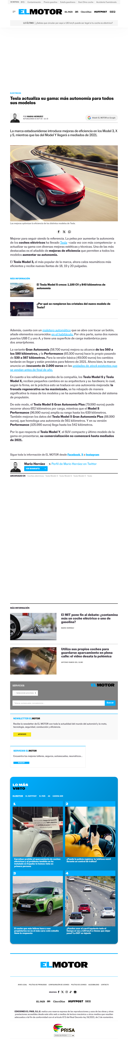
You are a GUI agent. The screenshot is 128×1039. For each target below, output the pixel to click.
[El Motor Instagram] (67, 992)
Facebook (73, 454)
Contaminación (34, 2)
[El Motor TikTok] (71, 992)
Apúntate (22, 734)
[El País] (69, 12)
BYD (23, 2)
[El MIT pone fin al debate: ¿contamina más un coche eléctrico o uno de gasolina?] (33, 626)
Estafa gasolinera (68, 2)
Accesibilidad (93, 985)
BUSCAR (21, 763)
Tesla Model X (79, 476)
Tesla (63, 242)
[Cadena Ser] (112, 12)
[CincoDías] (86, 12)
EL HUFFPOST (31, 796)
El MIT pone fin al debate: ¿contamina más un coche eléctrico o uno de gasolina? (89, 618)
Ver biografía (33, 468)
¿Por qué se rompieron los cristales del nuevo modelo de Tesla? (73, 305)
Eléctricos (15, 93)
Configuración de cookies (59, 985)
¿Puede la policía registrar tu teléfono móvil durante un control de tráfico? (89, 860)
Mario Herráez (35, 116)
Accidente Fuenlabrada (106, 2)
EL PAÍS (42, 796)
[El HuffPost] (100, 12)
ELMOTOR (18, 796)
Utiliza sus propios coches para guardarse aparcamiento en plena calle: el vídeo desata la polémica (87, 652)
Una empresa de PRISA (64, 1027)
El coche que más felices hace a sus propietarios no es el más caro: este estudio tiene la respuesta (36, 931)
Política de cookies (78, 985)
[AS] (76, 12)
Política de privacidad (38, 985)
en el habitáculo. (62, 334)
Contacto (105, 985)
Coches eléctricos (35, 476)
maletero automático (56, 330)
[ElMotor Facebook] (58, 992)
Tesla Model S (65, 476)
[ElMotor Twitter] (62, 992)
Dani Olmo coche (86, 2)
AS (49, 796)
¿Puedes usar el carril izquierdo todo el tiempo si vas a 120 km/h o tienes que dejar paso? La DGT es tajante (88, 931)
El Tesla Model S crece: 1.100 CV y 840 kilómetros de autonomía (71, 286)
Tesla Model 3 (51, 476)
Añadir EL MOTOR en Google (103, 118)
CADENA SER (58, 796)
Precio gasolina (51, 2)
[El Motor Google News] (75, 992)
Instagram (92, 454)
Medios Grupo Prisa (64, 1035)
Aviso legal (22, 985)
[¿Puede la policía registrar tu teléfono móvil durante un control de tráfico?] (90, 856)
